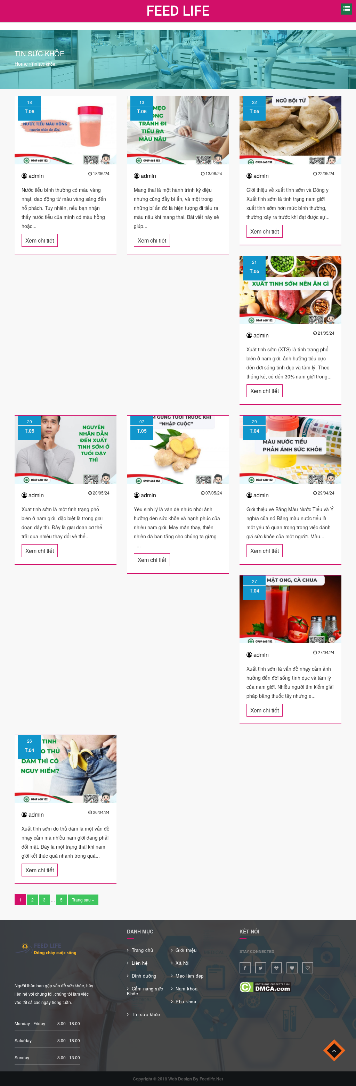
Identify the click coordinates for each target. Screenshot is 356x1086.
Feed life (178, 11)
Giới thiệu (186, 950)
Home (21, 63)
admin (35, 176)
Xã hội (182, 963)
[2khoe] (307, 967)
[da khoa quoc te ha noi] (292, 967)
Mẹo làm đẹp (190, 975)
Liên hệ (139, 963)
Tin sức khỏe (146, 1014)
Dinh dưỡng (144, 975)
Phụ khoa (186, 1001)
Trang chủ (142, 950)
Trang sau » (83, 900)
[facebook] (245, 967)
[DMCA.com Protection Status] (265, 986)
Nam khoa (186, 988)
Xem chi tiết (39, 240)
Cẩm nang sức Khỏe (145, 991)
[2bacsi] (276, 967)
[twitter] (260, 967)
